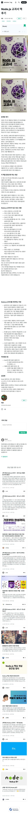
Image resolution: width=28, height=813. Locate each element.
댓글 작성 (23, 432)
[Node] (4, 26)
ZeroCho (9, 21)
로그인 (24, 2)
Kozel (6, 439)
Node (3, 21)
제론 (2, 18)
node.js (14, 21)
